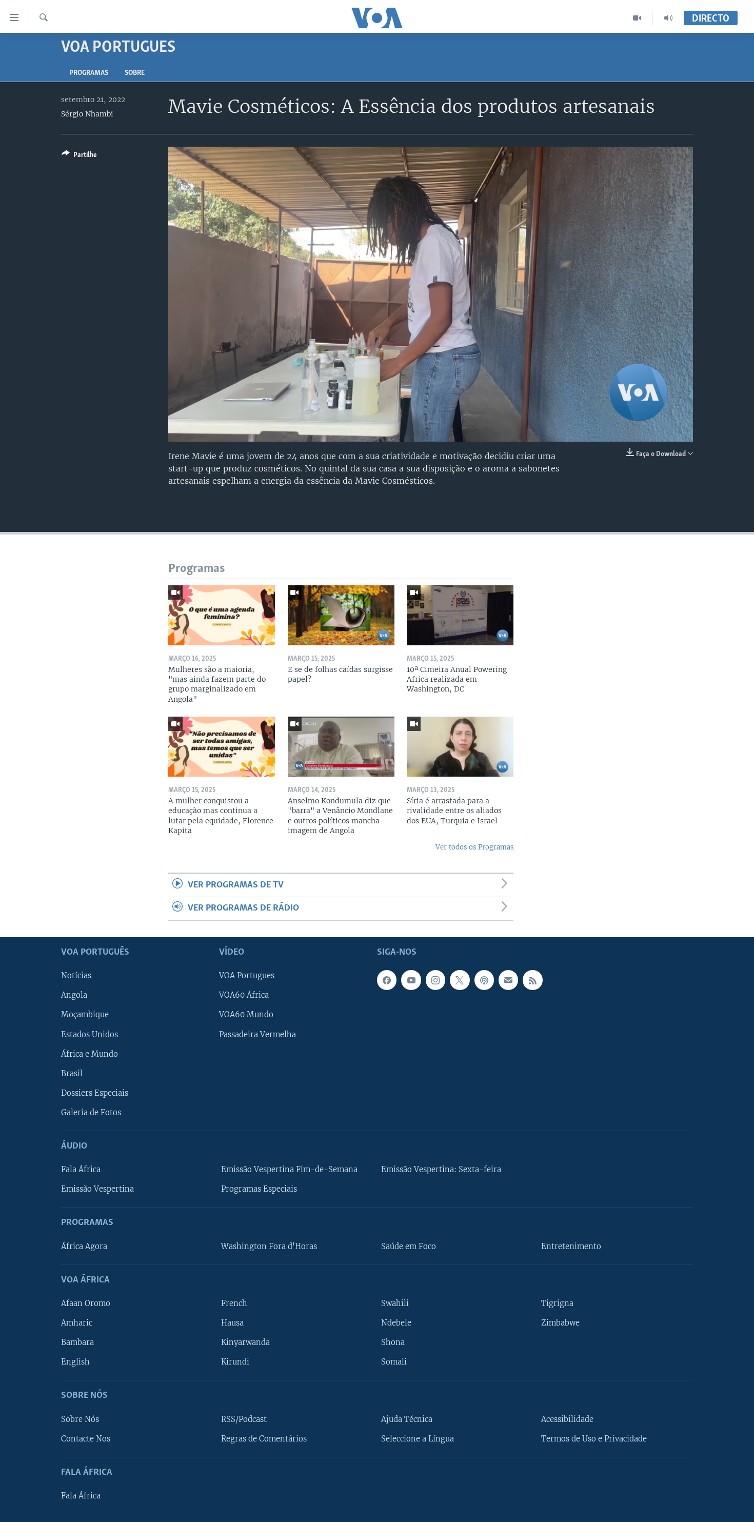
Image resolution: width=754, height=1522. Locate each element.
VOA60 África (244, 995)
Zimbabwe (560, 1323)
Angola (74, 995)
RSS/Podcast (244, 1419)
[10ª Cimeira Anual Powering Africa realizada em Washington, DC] (460, 615)
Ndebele (396, 1323)
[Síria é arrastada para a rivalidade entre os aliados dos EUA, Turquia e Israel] (460, 747)
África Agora (84, 1246)
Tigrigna (557, 1303)
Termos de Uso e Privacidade (594, 1438)
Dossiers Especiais (94, 1092)
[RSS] (532, 980)
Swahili (395, 1303)
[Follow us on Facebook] (386, 980)
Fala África (81, 1169)
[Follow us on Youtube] (411, 980)
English (75, 1362)
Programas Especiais (259, 1189)
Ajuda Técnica (406, 1419)
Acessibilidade (567, 1419)
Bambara (77, 1342)
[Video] (637, 18)
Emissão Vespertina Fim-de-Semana (289, 1169)
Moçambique (85, 1014)
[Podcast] (484, 980)
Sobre (135, 73)
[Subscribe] (508, 980)
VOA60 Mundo (246, 1014)
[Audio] (668, 18)
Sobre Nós (80, 1419)
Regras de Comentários (264, 1438)
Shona (393, 1342)
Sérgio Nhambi (87, 113)
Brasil (72, 1073)
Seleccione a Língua (417, 1438)
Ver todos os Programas (474, 847)
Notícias (76, 975)
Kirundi (235, 1362)
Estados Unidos (89, 1034)
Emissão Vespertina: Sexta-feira (441, 1169)
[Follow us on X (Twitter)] (459, 980)
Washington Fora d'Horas (269, 1246)
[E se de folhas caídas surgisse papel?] (341, 615)
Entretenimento (571, 1246)
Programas (88, 73)
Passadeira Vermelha (257, 1034)
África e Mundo (89, 1053)
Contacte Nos (85, 1438)
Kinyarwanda (245, 1342)
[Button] (79, 156)
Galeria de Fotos (91, 1112)
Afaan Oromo (85, 1303)
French (234, 1303)
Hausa (232, 1323)
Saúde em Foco (408, 1246)
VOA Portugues (246, 975)
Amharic (76, 1323)
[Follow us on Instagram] (435, 980)
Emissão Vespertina (97, 1189)
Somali (394, 1362)
